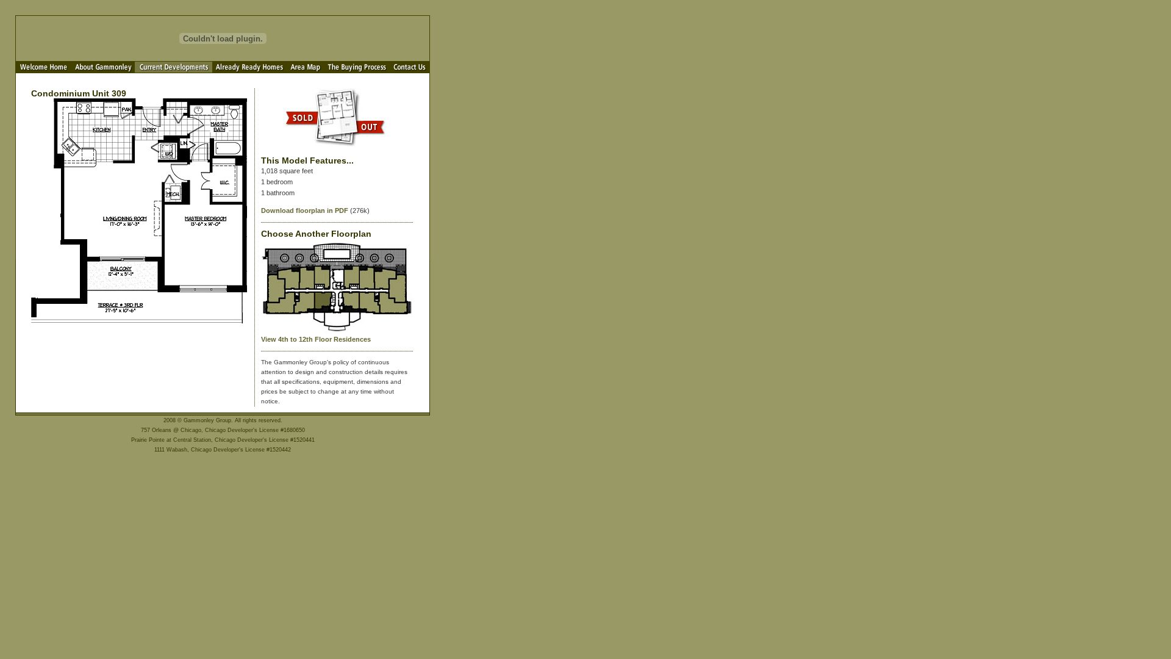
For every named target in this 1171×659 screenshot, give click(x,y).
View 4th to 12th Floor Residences (316, 339)
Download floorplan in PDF (304, 210)
